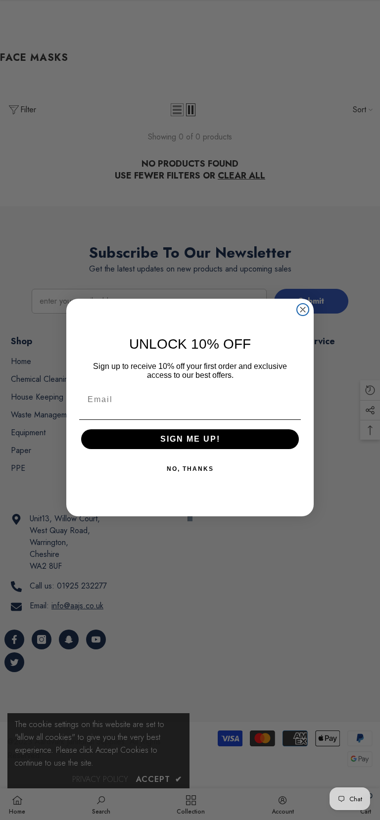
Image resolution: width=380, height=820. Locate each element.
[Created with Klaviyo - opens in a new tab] (190, 518)
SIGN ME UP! (190, 439)
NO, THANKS (190, 468)
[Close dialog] (303, 310)
